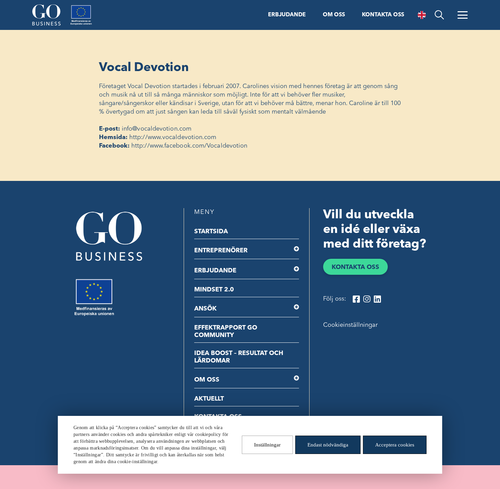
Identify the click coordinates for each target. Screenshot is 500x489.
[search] (439, 15)
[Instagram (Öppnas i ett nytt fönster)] (366, 299)
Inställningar (267, 445)
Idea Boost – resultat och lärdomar (238, 357)
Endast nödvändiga (327, 445)
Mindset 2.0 (214, 290)
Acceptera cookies (394, 445)
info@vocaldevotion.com (156, 129)
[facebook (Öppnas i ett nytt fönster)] (356, 299)
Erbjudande (287, 15)
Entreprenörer (221, 251)
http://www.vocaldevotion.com (173, 137)
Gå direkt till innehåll (30, 6)
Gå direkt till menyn (88, 6)
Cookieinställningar (350, 325)
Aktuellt (209, 399)
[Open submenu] (296, 249)
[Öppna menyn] (462, 15)
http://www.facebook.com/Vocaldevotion (189, 146)
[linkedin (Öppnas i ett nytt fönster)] (377, 299)
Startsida (211, 232)
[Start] (46, 15)
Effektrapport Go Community (225, 331)
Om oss (334, 15)
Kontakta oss (383, 15)
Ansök (205, 309)
